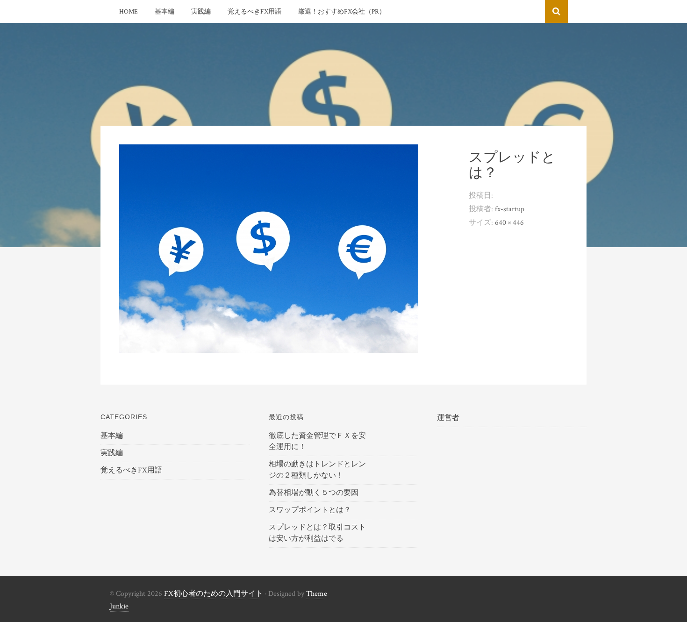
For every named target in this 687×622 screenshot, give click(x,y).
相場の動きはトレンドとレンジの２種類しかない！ (317, 469)
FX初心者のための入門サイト (213, 594)
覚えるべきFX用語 (254, 11)
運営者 (448, 418)
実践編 (201, 11)
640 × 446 (509, 223)
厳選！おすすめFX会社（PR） (342, 11)
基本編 (164, 11)
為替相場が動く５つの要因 (313, 493)
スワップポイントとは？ (310, 510)
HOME (128, 11)
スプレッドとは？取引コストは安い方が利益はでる (317, 532)
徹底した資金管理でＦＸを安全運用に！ (317, 441)
